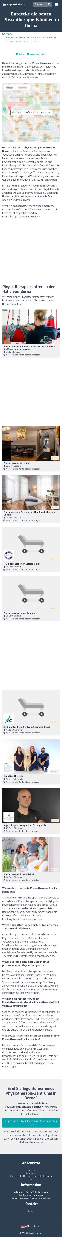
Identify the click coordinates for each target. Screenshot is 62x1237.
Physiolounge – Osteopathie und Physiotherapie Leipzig (29, 513)
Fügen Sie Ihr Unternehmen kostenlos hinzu (31, 1176)
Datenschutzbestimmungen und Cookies (31, 1198)
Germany (7, 34)
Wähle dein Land (33, 1226)
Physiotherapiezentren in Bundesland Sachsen (31, 37)
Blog (31, 1179)
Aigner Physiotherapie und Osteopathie (24, 825)
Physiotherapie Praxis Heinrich (19, 874)
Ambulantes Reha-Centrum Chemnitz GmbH (27, 727)
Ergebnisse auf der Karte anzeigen (31, 112)
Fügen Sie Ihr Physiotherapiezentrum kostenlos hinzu (31, 1123)
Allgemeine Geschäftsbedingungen (31, 1192)
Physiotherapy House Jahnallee (20, 613)
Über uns (31, 1170)
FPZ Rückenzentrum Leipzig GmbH (21, 564)
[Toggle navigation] (57, 4)
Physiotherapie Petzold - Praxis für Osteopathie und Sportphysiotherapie (29, 348)
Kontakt (31, 1211)
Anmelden (31, 1173)
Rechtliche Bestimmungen (31, 1195)
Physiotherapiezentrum (16, 463)
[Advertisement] (31, 251)
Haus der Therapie (13, 776)
